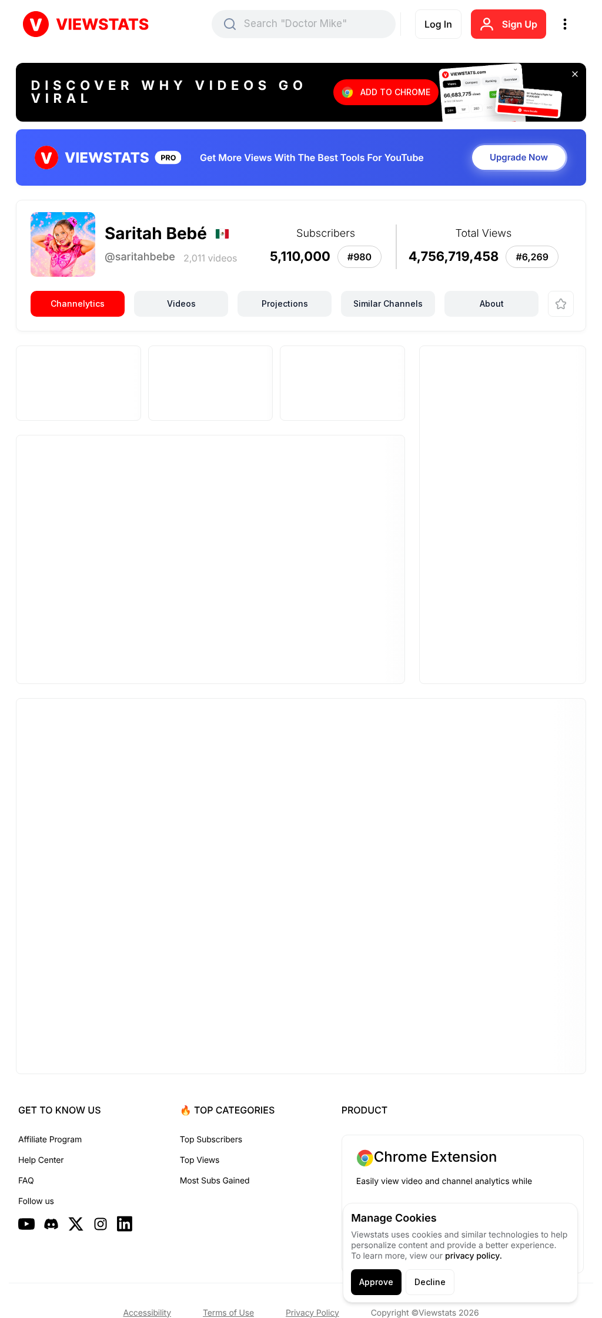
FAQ (26, 1181)
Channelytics (78, 303)
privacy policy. (473, 1256)
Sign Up (519, 24)
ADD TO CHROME (395, 92)
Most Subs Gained (215, 1181)
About (492, 303)
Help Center (40, 1160)
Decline (430, 1282)
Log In (438, 24)
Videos (181, 303)
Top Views (199, 1160)
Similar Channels (388, 303)
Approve (376, 1282)
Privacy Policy (312, 1313)
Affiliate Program (50, 1140)
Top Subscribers (211, 1140)
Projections (285, 303)
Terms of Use (228, 1313)
